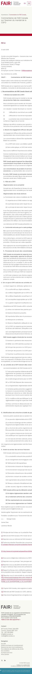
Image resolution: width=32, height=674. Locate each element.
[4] (2, 542)
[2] (2, 536)
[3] (2, 539)
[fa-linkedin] (5, 660)
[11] (2, 588)
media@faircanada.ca (8, 636)
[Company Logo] (10, 607)
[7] (2, 561)
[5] (2, 551)
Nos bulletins (5, 651)
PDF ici (3, 43)
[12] (2, 591)
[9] (2, 570)
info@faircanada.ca (7, 634)
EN (25, 3)
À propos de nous (6, 652)
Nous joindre (5, 654)
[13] (2, 595)
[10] (2, 575)
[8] (2, 565)
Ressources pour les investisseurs (12, 647)
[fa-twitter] (2, 660)
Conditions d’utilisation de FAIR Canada (20, 666)
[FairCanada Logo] (10, 3)
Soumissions (4, 14)
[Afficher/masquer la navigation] (29, 3)
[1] (2, 532)
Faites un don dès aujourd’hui (10, 619)
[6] (2, 558)
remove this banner (26, 671)
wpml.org (14, 670)
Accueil (3, 643)
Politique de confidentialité (23, 665)
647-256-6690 (9, 632)
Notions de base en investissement (12, 645)
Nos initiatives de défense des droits (12, 649)
